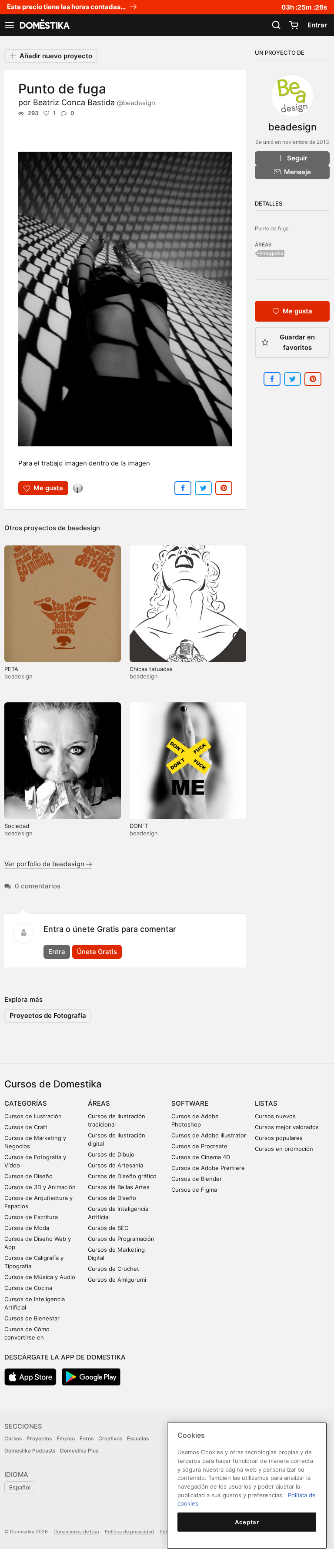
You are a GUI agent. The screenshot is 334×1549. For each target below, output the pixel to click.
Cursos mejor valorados (287, 1127)
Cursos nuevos (275, 1116)
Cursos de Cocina (28, 1287)
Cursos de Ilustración (33, 1116)
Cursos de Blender (196, 1178)
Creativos (110, 1438)
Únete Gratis (97, 951)
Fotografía (271, 253)
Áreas (99, 1103)
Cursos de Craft (25, 1127)
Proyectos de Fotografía (48, 1015)
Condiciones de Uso (76, 1532)
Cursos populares (279, 1137)
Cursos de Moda (26, 1227)
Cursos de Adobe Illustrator (208, 1135)
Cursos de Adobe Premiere (208, 1167)
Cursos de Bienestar (32, 1318)
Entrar (317, 25)
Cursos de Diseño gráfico (122, 1176)
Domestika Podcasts (29, 1450)
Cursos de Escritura (31, 1216)
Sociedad (16, 825)
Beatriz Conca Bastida (94, 102)
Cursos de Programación (121, 1238)
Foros (87, 1438)
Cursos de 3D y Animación (40, 1186)
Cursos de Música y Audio (39, 1276)
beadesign (83, 528)
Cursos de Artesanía (115, 1165)
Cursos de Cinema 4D (200, 1156)
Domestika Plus (79, 1450)
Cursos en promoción (284, 1148)
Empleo (66, 1438)
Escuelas (138, 1438)
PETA (11, 668)
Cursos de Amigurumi (117, 1279)
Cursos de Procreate (199, 1146)
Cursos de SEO (108, 1227)
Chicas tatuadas (151, 668)
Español (19, 1487)
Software (189, 1103)
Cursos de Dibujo (111, 1154)
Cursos (13, 1438)
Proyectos (39, 1438)
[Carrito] (294, 25)
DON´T (139, 825)
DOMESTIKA (44, 25)
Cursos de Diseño (28, 1176)
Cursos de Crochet (113, 1268)
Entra (56, 951)
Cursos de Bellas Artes (119, 1186)
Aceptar (247, 1522)
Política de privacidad (129, 1532)
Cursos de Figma (194, 1189)
